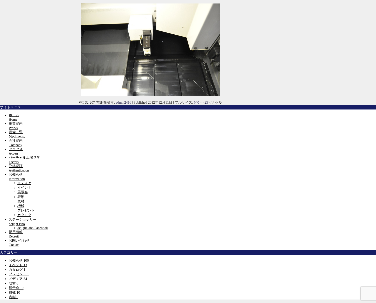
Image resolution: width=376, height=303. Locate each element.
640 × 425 (201, 102)
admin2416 (123, 102)
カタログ (24, 215)
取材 (20, 201)
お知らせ (19, 260)
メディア (24, 183)
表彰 (20, 197)
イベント (24, 187)
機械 (20, 206)
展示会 (22, 192)
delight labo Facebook (32, 228)
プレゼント (26, 210)
